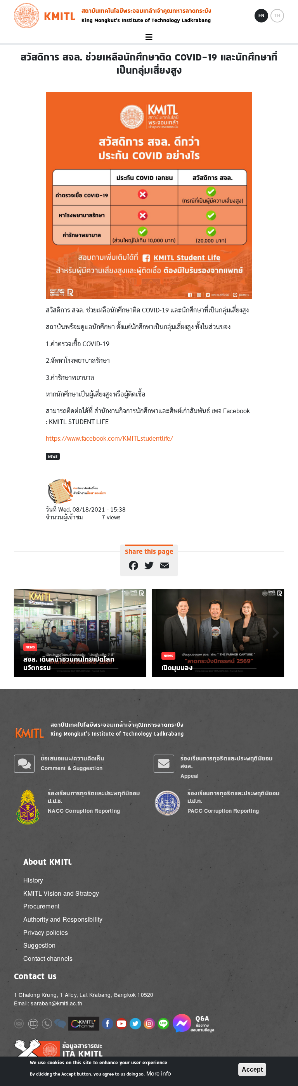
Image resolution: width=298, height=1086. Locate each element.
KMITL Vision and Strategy (61, 893)
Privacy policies (45, 932)
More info (158, 1073)
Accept (252, 1069)
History (33, 880)
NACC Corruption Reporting (84, 810)
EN (261, 15)
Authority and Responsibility (63, 919)
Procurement (41, 906)
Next (276, 632)
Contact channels (48, 958)
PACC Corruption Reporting (223, 810)
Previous (22, 632)
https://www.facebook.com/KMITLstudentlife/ (109, 438)
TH (277, 15)
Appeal (189, 775)
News (52, 456)
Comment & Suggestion (71, 768)
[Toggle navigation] (149, 37)
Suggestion (39, 945)
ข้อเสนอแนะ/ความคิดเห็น (72, 758)
